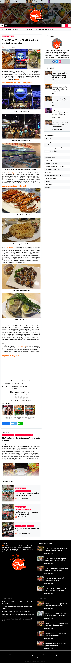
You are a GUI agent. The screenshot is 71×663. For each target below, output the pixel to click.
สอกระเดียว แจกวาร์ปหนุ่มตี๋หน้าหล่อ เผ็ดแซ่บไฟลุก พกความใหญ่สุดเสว (60, 124)
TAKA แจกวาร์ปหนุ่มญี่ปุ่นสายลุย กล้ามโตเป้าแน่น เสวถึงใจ (38, 1)
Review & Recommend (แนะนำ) (22, 490)
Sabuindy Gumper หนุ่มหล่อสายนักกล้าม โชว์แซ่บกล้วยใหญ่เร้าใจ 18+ (17, 1)
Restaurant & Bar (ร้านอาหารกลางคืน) (24, 435)
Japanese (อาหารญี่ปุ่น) (51, 151)
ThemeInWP (43, 661)
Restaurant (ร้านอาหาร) (8, 36)
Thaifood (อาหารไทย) (50, 178)
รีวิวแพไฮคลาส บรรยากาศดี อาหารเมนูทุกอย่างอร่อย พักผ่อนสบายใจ (26, 513)
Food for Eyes (48, 142)
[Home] (2, 25)
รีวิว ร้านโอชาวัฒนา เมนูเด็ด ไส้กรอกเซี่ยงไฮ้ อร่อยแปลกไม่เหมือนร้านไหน (27, 494)
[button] (63, 25)
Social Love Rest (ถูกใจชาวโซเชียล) (54, 175)
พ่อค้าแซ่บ (47, 181)
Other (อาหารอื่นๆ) (49, 160)
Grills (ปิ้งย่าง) (48, 145)
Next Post (4, 432)
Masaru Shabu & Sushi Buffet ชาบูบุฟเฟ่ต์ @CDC (27, 529)
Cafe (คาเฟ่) (48, 139)
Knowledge (48, 154)
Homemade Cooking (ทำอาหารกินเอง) (54, 148)
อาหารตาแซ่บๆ (48, 184)
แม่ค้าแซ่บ (47, 187)
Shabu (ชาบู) (30, 526)
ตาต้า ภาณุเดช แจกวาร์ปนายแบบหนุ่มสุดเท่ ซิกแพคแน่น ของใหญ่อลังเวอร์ (60, 113)
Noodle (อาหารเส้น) (50, 157)
